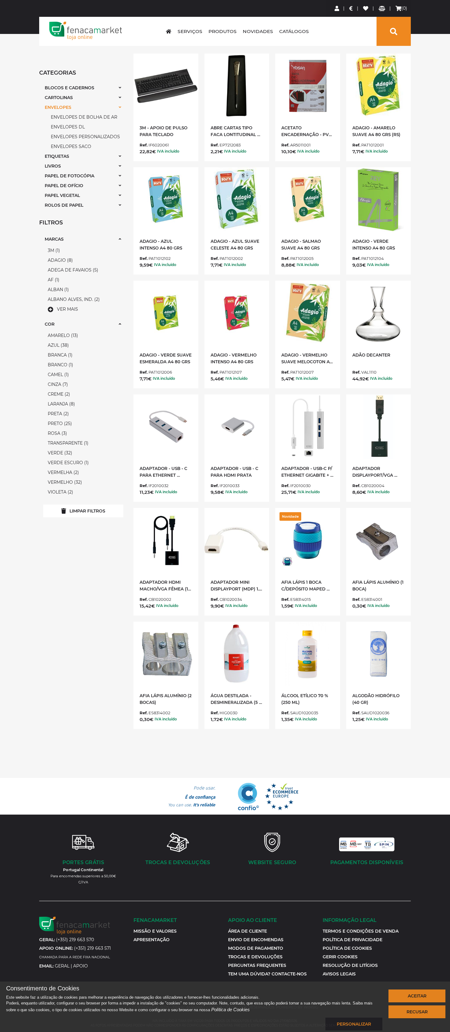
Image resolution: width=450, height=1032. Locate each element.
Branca (59, 355)
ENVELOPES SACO (71, 146)
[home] (168, 31)
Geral (62, 966)
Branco (60, 365)
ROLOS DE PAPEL (64, 205)
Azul (57, 345)
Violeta (60, 492)
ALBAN (57, 289)
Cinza (57, 384)
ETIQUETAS (57, 156)
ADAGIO (59, 260)
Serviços (190, 31)
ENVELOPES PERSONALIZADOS (85, 136)
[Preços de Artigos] (351, 8)
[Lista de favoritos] (366, 8)
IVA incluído (168, 151)
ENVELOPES (58, 107)
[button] (340, 957)
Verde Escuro (67, 462)
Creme (58, 394)
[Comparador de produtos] (382, 8)
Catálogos (294, 31)
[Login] (337, 8)
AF (53, 280)
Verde (59, 453)
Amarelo (62, 335)
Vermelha (62, 472)
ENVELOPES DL (68, 127)
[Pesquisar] (394, 31)
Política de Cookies (230, 1009)
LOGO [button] (85, 31)
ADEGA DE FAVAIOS (72, 270)
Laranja (60, 404)
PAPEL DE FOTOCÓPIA (69, 176)
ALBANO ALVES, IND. (73, 299)
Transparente (67, 443)
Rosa (57, 433)
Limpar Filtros (87, 511)
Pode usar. (191, 796)
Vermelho (64, 482)
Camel (57, 374)
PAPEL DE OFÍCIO (64, 185)
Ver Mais (67, 309)
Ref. (144, 144)
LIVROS (53, 166)
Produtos (222, 31)
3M (53, 250)
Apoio (80, 966)
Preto (59, 423)
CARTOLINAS (59, 97)
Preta (57, 413)
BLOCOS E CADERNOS (69, 88)
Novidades (258, 31)
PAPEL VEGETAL (62, 195)
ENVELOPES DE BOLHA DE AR (84, 117)
